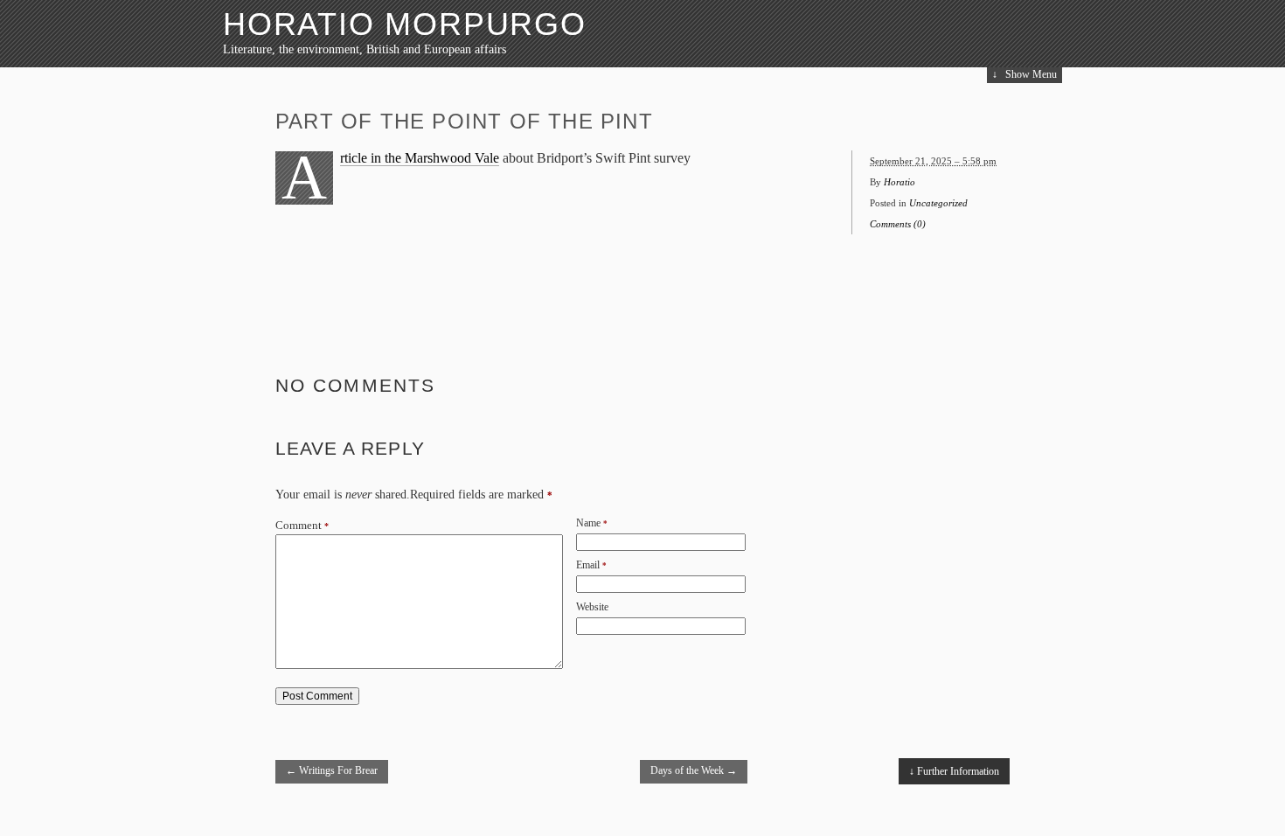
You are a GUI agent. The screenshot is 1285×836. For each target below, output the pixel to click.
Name (588, 523)
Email (588, 565)
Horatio (899, 182)
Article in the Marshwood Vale (419, 158)
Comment (302, 525)
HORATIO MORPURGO (405, 24)
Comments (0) (898, 224)
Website (592, 607)
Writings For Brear (332, 770)
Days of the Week (693, 770)
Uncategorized (938, 203)
